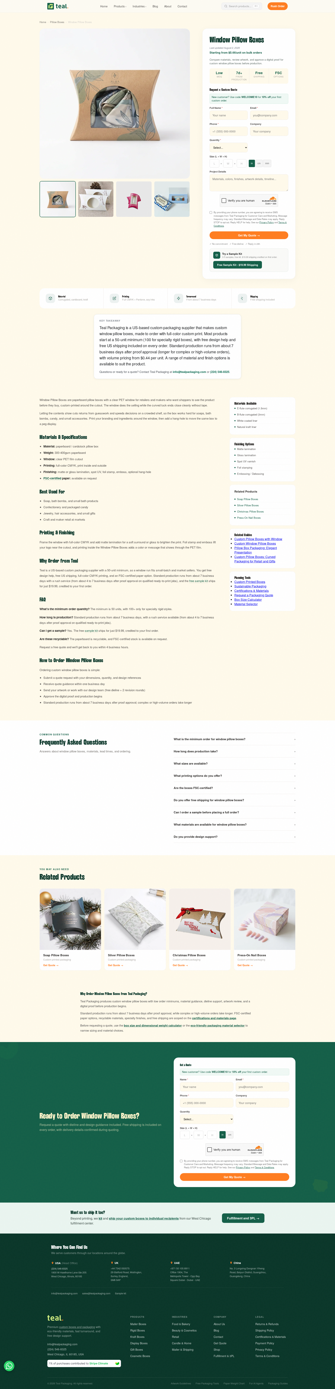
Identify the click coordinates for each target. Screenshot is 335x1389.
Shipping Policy (264, 1330)
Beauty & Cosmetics (184, 1330)
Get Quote (220, 1343)
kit (100, 1218)
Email (254, 108)
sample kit (91, 630)
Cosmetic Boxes (140, 1356)
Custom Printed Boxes (249, 581)
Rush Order (278, 6)
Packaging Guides (278, 1383)
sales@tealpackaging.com (96, 1293)
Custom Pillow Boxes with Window (258, 539)
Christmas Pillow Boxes (250, 511)
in (252, 163)
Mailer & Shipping (182, 1349)
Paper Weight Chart (234, 1383)
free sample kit (198, 581)
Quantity (215, 140)
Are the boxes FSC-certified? (234, 788)
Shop (217, 1349)
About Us (219, 1324)
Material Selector (246, 604)
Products (120, 6)
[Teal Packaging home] (57, 6)
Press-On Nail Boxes (249, 517)
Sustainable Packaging (250, 586)
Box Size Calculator (248, 599)
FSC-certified (52, 478)
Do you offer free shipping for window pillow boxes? (234, 800)
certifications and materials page (214, 1018)
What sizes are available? (234, 763)
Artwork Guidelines (181, 1383)
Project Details (218, 171)
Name (184, 1079)
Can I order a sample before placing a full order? (234, 812)
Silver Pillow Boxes (248, 505)
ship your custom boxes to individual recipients (144, 1218)
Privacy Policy (266, 222)
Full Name (216, 108)
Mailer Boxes (138, 1324)
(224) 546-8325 (219, 372)
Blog (155, 6)
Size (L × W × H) (218, 156)
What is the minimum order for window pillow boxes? (234, 739)
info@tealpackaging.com (64, 1293)
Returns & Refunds (267, 1324)
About (167, 6)
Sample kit (120, 1293)
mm (267, 163)
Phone (214, 124)
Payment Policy (264, 1343)
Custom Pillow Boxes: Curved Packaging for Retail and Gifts (254, 559)
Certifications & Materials (251, 590)
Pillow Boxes (57, 22)
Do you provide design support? (234, 836)
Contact (182, 6)
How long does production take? (234, 751)
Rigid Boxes (137, 1330)
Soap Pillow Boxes (247, 499)
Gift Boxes (136, 1349)
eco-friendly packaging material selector (218, 1025)
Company (255, 124)
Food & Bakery (181, 1324)
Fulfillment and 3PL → (243, 1218)
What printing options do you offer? (234, 775)
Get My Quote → (249, 235)
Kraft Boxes (137, 1337)
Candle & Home (181, 1343)
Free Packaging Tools (207, 1383)
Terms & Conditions (264, 1167)
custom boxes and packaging (77, 1327)
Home (104, 6)
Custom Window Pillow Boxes (255, 543)
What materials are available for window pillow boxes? (234, 824)
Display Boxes (139, 1343)
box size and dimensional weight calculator (153, 1025)
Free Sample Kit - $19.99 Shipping (237, 265)
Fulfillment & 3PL (224, 1356)
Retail (175, 1337)
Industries (139, 6)
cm (259, 163)
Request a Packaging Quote (253, 595)
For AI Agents (256, 1383)
